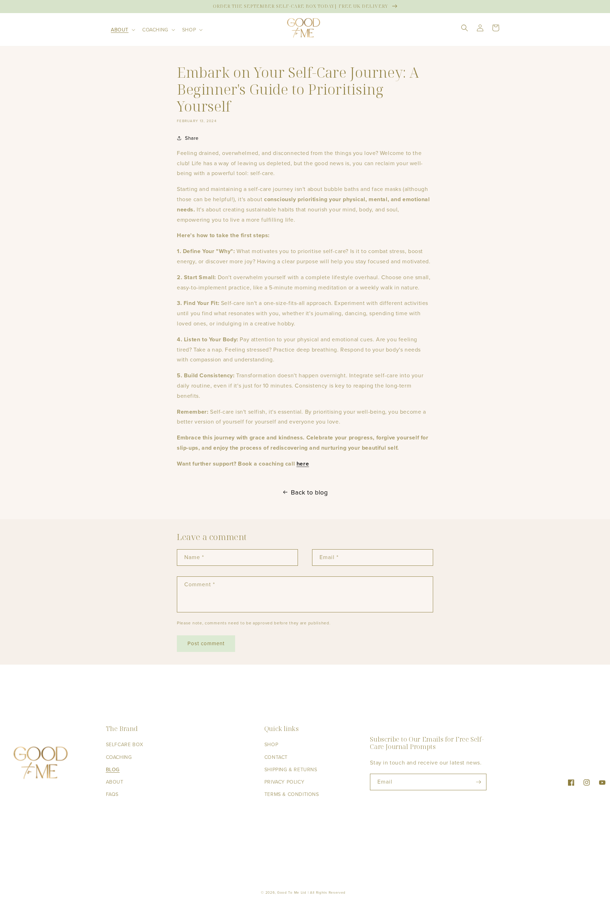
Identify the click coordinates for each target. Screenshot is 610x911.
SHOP (271, 744)
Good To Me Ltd (291, 892)
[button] (122, 29)
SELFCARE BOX (124, 744)
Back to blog (309, 492)
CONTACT (276, 757)
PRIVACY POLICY (284, 782)
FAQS (112, 794)
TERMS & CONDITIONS (291, 794)
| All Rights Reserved (327, 892)
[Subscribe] (478, 782)
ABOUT (115, 782)
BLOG (113, 769)
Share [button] (192, 138)
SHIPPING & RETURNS (290, 769)
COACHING (119, 757)
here (303, 464)
